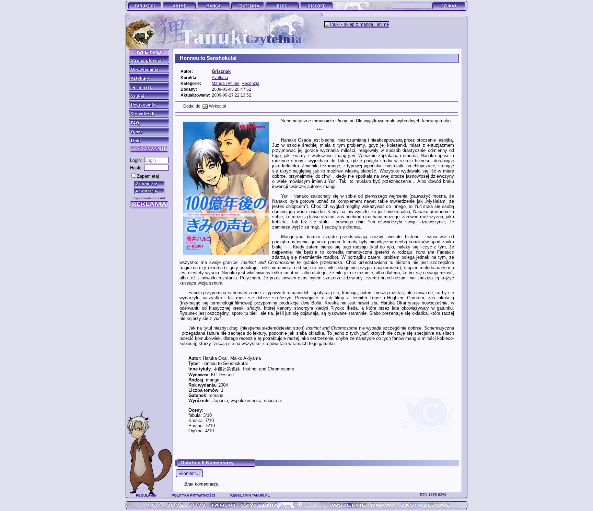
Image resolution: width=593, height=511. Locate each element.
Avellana (220, 77)
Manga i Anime (226, 83)
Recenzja (250, 83)
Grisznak (221, 71)
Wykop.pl (217, 106)
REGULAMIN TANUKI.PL (250, 495)
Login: (136, 160)
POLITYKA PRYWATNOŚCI (193, 495)
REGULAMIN (146, 495)
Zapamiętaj (148, 176)
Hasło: (136, 167)
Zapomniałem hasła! (149, 198)
